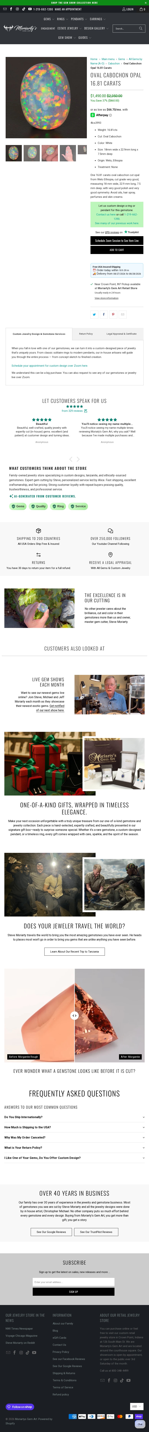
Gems (121, 59)
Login (130, 9)
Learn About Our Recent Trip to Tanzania (74, 951)
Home (93, 59)
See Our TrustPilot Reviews (96, 1232)
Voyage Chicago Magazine (21, 1335)
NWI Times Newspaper (19, 1328)
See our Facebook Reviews (69, 1359)
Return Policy (86, 333)
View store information (106, 298)
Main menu (108, 59)
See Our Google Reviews (51, 1232)
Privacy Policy (61, 1352)
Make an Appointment (68, 9)
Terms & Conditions (64, 1380)
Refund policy (61, 1394)
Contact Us (59, 1344)
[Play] (46, 98)
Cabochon (114, 63)
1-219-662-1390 (43, 9)
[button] (49, 19)
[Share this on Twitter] (94, 315)
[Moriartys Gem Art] (20, 28)
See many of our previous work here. (117, 223)
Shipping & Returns (64, 1373)
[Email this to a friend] (123, 315)
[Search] (140, 29)
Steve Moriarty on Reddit (20, 1342)
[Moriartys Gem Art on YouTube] (30, 9)
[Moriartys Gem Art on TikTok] (23, 9)
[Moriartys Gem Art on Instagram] (17, 9)
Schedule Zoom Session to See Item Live (117, 240)
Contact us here (106, 214)
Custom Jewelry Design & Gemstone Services (39, 334)
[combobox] (129, 29)
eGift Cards (59, 1337)
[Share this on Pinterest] (113, 315)
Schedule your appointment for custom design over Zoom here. (50, 365)
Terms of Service (63, 1387)
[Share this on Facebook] (104, 315)
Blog (55, 1330)
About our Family (63, 1323)
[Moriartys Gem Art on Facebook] (11, 9)
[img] (74, 406)
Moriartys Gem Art (26, 1419)
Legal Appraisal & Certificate (121, 333)
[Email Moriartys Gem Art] (5, 9)
